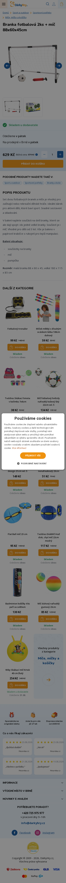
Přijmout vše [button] (33, 455)
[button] (33, 463)
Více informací (19, 448)
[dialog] (33, 441)
